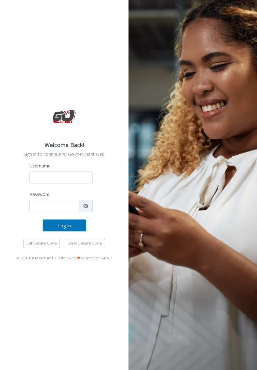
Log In (64, 226)
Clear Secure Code (85, 243)
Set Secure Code (41, 243)
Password (39, 194)
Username (39, 166)
